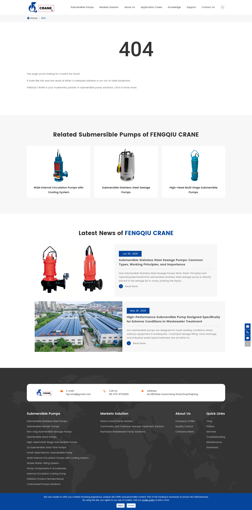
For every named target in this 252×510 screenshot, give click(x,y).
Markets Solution (109, 7)
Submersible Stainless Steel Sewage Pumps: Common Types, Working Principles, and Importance (161, 262)
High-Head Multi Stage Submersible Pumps (193, 190)
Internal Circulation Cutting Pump (46, 474)
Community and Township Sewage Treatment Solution (132, 426)
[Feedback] (248, 338)
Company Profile (185, 421)
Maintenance (214, 442)
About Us (129, 7)
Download (212, 447)
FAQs (209, 421)
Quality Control (184, 426)
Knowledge (174, 7)
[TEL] (248, 332)
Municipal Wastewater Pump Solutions (122, 432)
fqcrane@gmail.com (78, 394)
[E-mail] (248, 326)
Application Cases (151, 7)
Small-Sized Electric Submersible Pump (49, 453)
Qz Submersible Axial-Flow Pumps (46, 447)
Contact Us (208, 7)
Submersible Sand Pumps (42, 437)
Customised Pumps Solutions (43, 484)
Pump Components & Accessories (46, 468)
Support (191, 7)
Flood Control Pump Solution (116, 421)
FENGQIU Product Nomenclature (45, 479)
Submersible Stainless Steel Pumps (47, 421)
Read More (129, 286)
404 (43, 18)
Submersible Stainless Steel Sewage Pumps (126, 190)
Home (33, 18)
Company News (184, 432)
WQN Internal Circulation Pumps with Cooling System (58, 190)
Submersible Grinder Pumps (43, 426)
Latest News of (126, 233)
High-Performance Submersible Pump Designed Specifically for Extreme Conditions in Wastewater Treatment (173, 319)
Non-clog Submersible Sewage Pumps (49, 432)
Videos (210, 426)
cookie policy (148, 500)
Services (211, 432)
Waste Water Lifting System (43, 463)
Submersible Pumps (82, 7)
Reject (120, 505)
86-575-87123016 (119, 394)
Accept (131, 505)
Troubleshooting (215, 437)
